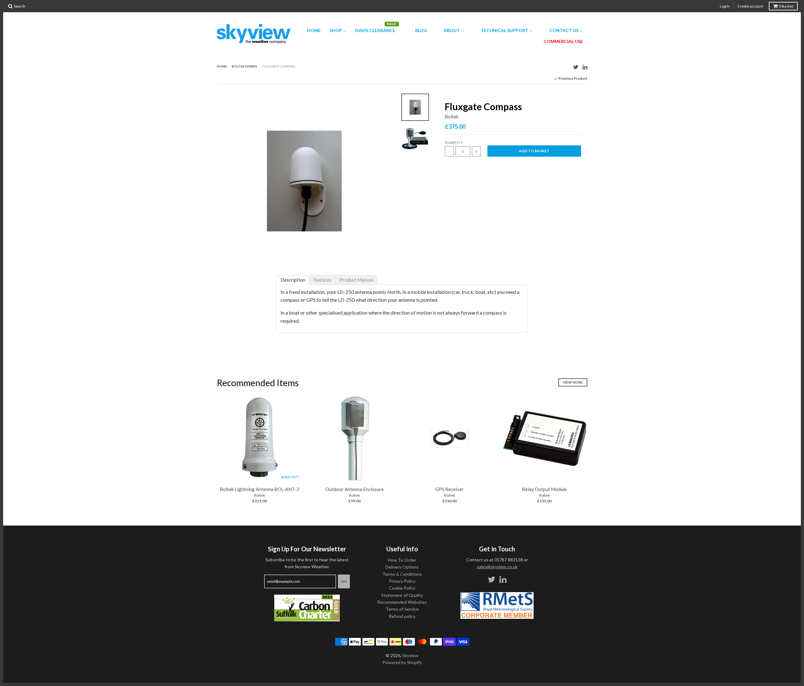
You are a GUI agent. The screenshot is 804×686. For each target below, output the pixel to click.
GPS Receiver (449, 489)
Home (222, 66)
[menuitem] (310, 30)
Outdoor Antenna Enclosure (354, 489)
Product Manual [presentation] (356, 280)
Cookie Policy (402, 588)
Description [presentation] (292, 280)
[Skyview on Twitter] (576, 66)
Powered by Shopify (402, 662)
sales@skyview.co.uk (497, 566)
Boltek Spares (244, 66)
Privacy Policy (402, 581)
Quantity (454, 142)
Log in (725, 6)
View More (573, 382)
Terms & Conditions (402, 574)
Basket (786, 6)
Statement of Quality (402, 595)
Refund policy (402, 616)
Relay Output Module (544, 489)
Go (344, 581)
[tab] (292, 280)
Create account (750, 6)
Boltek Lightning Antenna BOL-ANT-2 (259, 489)
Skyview (410, 655)
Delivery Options (402, 567)
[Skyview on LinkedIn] (585, 66)
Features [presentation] (322, 280)
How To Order (402, 560)
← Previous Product (570, 78)
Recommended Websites (402, 602)
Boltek (452, 116)
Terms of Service (402, 609)
